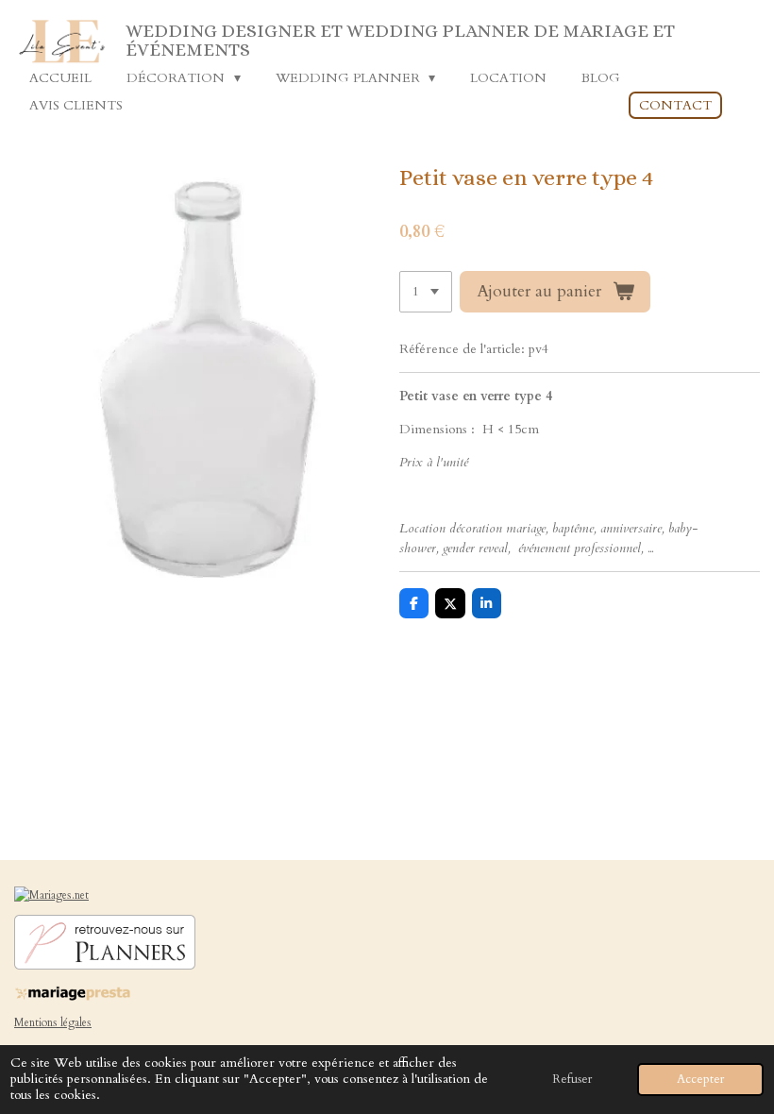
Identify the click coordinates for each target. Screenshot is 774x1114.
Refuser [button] (572, 1080)
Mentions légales (53, 1022)
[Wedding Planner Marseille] (104, 965)
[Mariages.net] (51, 895)
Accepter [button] (700, 1080)
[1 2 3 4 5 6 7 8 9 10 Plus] (425, 291)
